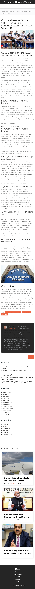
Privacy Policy (17, 576)
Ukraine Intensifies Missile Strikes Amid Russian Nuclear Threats (16, 367)
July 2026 (6, 394)
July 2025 (6, 412)
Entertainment (7, 434)
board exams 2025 (15, 312)
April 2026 (6, 400)
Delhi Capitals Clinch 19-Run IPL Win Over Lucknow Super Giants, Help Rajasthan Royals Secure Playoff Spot (17, 382)
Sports (6, 424)
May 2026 (6, 398)
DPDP (17, 581)
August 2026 (7, 392)
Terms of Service (17, 574)
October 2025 (7, 406)
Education (6, 428)
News (5, 430)
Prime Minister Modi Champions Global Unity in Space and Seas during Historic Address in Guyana (16, 371)
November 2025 (7, 404)
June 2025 (6, 414)
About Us (17, 572)
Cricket (5, 426)
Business (6, 432)
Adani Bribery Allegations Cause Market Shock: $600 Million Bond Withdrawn (17, 374)
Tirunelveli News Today (17, 2)
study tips (4, 314)
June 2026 (6, 396)
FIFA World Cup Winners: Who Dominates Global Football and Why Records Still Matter (17, 378)
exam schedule (11, 215)
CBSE (7, 312)
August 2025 (7, 410)
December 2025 (8, 402)
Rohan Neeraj (13, 483)
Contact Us (17, 579)
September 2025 (8, 408)
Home (2, 10)
